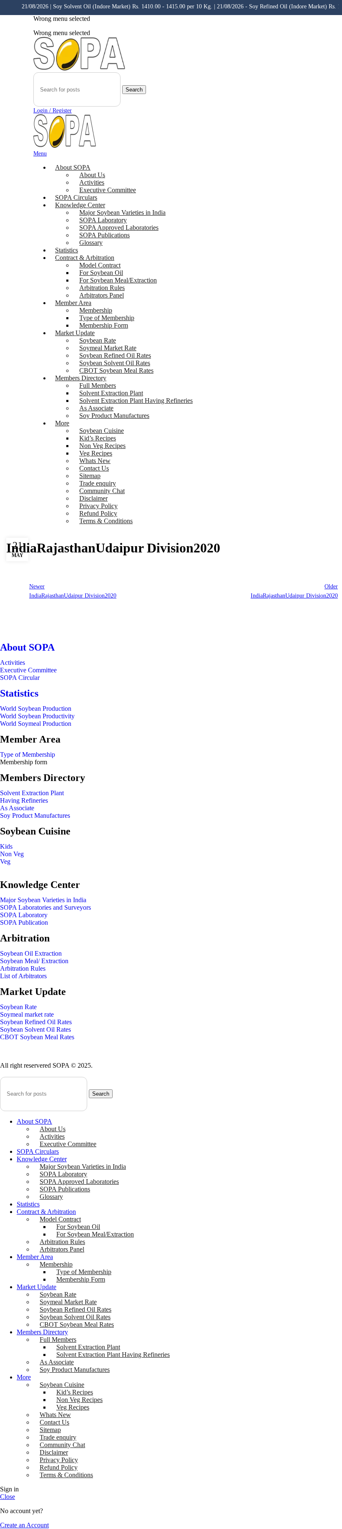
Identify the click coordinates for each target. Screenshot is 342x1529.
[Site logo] (79, 68)
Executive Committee (107, 189)
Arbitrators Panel (101, 295)
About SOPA (29, 647)
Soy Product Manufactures (114, 415)
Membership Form (103, 325)
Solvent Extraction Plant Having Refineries (136, 400)
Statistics (19, 693)
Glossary (91, 242)
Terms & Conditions (106, 520)
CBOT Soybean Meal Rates (116, 370)
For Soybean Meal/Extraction (95, 1234)
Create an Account (24, 1525)
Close (7, 1496)
